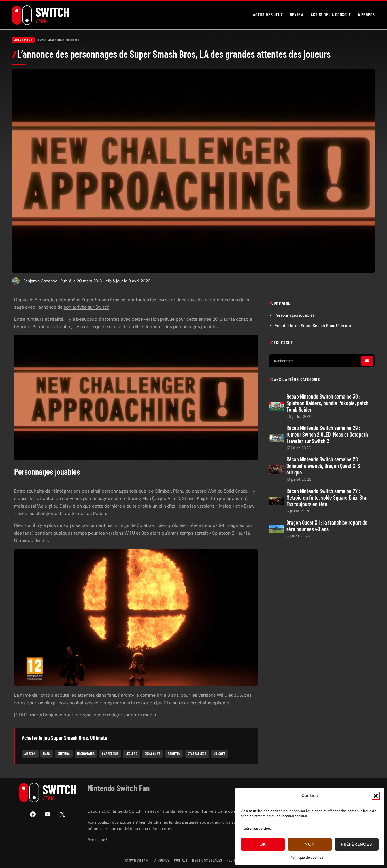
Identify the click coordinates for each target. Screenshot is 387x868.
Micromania (86, 754)
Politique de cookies (307, 857)
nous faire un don (155, 828)
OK (367, 360)
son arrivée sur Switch (86, 307)
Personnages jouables (294, 314)
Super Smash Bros (100, 300)
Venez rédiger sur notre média (124, 715)
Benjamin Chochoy (40, 280)
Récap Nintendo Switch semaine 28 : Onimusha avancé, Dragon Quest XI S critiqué (323, 466)
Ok (263, 844)
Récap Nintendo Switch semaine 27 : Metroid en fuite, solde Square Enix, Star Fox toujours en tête (327, 497)
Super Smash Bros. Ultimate (59, 40)
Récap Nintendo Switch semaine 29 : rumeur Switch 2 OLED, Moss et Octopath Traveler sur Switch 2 (327, 434)
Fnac (46, 754)
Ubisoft (220, 754)
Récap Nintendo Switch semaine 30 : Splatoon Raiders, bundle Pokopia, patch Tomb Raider (327, 403)
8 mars (42, 300)
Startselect (197, 754)
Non (310, 844)
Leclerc (131, 754)
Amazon (30, 754)
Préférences (356, 844)
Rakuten (174, 754)
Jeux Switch (23, 40)
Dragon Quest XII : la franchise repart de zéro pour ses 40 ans (326, 525)
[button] (376, 796)
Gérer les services (258, 828)
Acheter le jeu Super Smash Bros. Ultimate (313, 325)
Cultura (64, 754)
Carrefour (110, 754)
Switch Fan (138, 860)
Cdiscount (152, 754)
